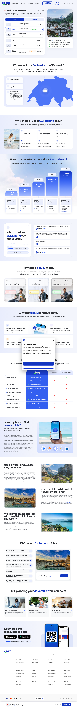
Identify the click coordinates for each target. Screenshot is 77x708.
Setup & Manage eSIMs (68, 679)
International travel (51, 657)
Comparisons (50, 662)
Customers (67, 654)
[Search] (64, 3)
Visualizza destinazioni (48, 3)
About (33, 670)
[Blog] (15, 606)
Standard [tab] (15, 19)
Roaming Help (50, 684)
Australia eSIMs (19, 689)
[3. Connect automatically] (62, 290)
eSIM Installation (35, 659)
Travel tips (50, 667)
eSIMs (49, 665)
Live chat (66, 657)
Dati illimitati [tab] (34, 19)
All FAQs (65, 673)
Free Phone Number (36, 667)
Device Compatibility (52, 673)
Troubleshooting (67, 684)
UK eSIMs (18, 679)
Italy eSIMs (18, 687)
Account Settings (67, 676)
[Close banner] (53, 340)
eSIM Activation (35, 662)
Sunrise (11, 81)
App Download (35, 657)
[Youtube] (66, 698)
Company (34, 651)
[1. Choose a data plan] (15, 290)
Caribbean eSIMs (19, 667)
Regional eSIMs (20, 654)
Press (33, 679)
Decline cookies (38, 367)
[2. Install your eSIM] (38, 290)
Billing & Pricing (67, 681)
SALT (11, 80)
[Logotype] (6, 3)
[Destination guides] (38, 606)
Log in (65, 667)
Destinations (7, 7)
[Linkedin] (63, 698)
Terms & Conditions (68, 665)
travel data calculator (67, 502)
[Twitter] (60, 698)
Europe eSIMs (18, 657)
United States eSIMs (20, 673)
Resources (50, 651)
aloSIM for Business (35, 665)
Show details (26, 358)
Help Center (67, 670)
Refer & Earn (34, 681)
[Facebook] (57, 698)
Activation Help (67, 659)
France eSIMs (18, 681)
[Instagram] (69, 698)
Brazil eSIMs (18, 684)
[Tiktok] (72, 698)
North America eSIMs (20, 662)
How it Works (35, 654)
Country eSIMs (20, 670)
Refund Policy (66, 662)
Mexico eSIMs (18, 676)
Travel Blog (51, 654)
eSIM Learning (51, 670)
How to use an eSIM (51, 681)
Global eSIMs (18, 659)
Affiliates (34, 676)
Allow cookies (38, 363)
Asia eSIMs (18, 665)
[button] (24, 24)
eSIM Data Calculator (52, 679)
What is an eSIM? (51, 676)
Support (66, 651)
